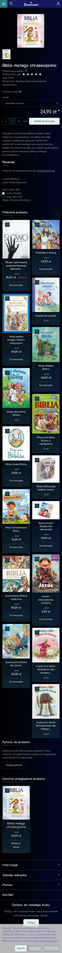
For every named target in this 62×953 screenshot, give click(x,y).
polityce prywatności (46, 941)
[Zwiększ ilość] (5, 121)
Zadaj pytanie (14, 765)
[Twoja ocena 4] (36, 74)
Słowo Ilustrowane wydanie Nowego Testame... (16, 265)
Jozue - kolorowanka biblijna (46, 599)
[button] (31, 30)
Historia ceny (10, 91)
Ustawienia (51, 948)
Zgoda (21, 948)
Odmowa (35, 948)
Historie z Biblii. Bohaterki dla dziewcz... (46, 669)
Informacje (10, 865)
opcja (5, 97)
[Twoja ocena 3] (32, 74)
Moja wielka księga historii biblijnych (16, 340)
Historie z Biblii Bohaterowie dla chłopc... (46, 725)
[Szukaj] (11, 4)
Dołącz (31, 922)
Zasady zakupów (15, 875)
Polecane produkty (15, 212)
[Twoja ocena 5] (40, 74)
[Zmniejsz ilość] (18, 121)
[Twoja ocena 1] (24, 74)
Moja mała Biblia (16, 464)
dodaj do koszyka (44, 121)
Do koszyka (16, 285)
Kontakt (8, 895)
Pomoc (7, 885)
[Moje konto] (58, 4)
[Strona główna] (31, 4)
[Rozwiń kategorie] (3, 4)
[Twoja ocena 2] (28, 74)
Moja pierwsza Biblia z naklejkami (46, 440)
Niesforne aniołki (46, 315)
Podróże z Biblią (46, 253)
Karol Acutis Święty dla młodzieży (46, 526)
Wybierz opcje (16, 845)
